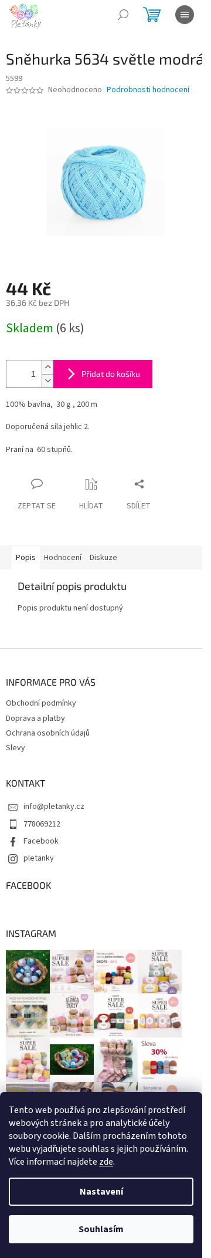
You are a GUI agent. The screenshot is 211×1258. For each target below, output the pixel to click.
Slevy (15, 748)
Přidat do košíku (110, 374)
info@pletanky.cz (53, 806)
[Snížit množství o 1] (47, 380)
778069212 (41, 824)
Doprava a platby (35, 718)
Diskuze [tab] (103, 558)
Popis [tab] (26, 558)
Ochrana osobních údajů (48, 733)
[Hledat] (123, 14)
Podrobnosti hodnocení (148, 90)
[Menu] (184, 14)
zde (106, 1161)
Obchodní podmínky (41, 703)
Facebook (41, 841)
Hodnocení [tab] (62, 558)
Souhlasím (101, 1229)
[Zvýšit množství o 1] (47, 367)
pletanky (38, 858)
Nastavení (101, 1191)
